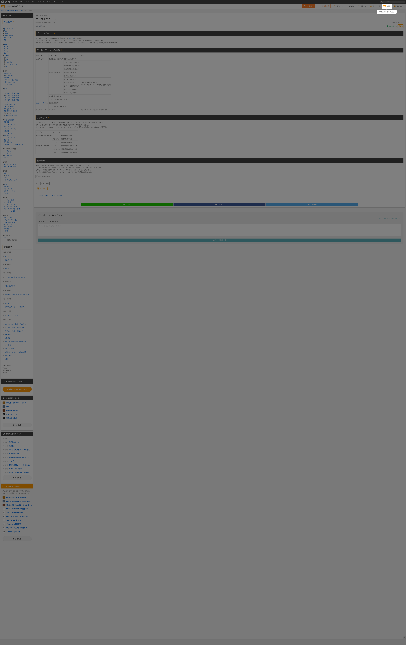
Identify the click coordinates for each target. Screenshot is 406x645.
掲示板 (388, 6)
